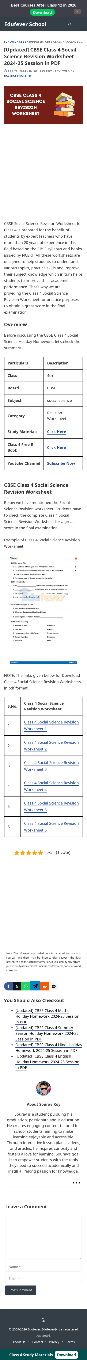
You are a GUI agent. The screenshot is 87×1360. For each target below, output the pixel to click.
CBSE (22, 41)
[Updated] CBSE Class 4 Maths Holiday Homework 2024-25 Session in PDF (47, 1016)
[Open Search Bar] (69, 24)
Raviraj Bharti (15, 76)
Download (42, 12)
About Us (18, 1342)
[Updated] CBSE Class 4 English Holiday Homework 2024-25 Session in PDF (47, 1062)
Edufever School (25, 24)
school (10, 41)
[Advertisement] (43, 175)
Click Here (56, 431)
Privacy (54, 1342)
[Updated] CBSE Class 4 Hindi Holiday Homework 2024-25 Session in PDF (48, 1047)
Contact (37, 1342)
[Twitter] (17, 986)
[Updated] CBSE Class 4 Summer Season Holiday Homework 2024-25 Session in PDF (47, 1033)
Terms (70, 1342)
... (76, 1179)
